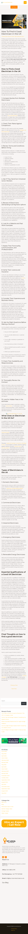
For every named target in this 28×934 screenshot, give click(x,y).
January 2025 (5, 773)
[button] (14, 7)
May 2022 (4, 793)
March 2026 (4, 758)
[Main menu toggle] (25, 2)
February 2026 (5, 760)
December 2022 (6, 786)
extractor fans (18, 446)
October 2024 (5, 777)
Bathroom (4, 802)
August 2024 (5, 782)
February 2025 (5, 771)
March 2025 (4, 769)
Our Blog (5, 882)
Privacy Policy (14, 928)
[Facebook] (3, 857)
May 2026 (4, 753)
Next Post (13, 688)
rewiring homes (5, 432)
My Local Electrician (12, 115)
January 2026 (5, 762)
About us (13, 930)
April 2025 (4, 766)
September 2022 (6, 788)
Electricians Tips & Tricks (8, 36)
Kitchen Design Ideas (7, 808)
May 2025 (4, 764)
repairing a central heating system (14, 488)
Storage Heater (5, 811)
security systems (6, 447)
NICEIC (23, 278)
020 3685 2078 (11, 869)
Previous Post (14, 685)
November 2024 (6, 775)
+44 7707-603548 (17, 874)
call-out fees (9, 405)
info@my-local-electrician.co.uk (15, 878)
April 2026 (4, 755)
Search (3, 700)
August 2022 (5, 790)
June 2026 (4, 751)
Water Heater (5, 813)
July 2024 (4, 784)
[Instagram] (6, 857)
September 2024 (6, 780)
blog (3, 804)
